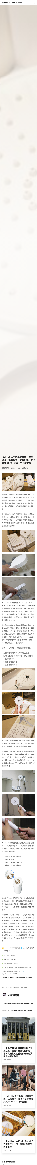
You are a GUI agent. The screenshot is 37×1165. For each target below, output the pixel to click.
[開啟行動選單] (34, 2)
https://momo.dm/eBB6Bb (9, 974)
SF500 (10, 988)
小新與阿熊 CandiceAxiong (12, 2)
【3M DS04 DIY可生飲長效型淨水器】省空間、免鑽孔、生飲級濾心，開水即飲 (17, 640)
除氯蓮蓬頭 (24, 988)
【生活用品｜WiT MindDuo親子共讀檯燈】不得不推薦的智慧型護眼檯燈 (18, 1144)
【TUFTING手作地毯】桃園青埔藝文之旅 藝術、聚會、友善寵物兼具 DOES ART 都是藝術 (18, 1099)
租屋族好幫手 (16, 988)
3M (6, 988)
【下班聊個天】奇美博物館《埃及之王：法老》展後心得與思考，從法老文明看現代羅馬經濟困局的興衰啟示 (17, 1052)
